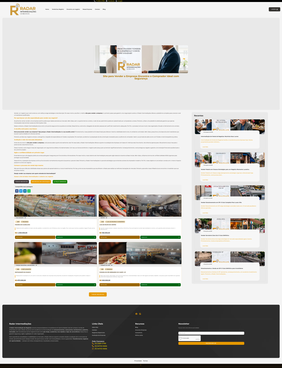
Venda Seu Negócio (58, 9)
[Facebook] (136, 314)
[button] (17, 191)
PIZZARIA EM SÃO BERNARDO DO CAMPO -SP (112, 272)
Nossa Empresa (87, 9)
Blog (104, 9)
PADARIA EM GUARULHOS (22, 224)
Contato (97, 9)
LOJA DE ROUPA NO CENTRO (107, 224)
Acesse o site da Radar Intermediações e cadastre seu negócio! (33, 176)
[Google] (140, 314)
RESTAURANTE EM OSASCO (23, 272)
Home (47, 9)
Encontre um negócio (73, 9)
